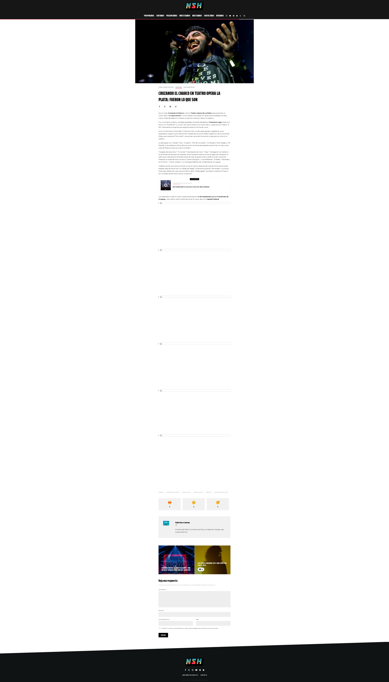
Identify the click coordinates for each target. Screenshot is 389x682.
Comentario (162, 589)
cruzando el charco (173, 492)
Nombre (161, 610)
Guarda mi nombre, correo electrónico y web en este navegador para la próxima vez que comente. (189, 628)
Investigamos (184, 15)
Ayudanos (220, 15)
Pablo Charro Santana (166, 87)
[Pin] (170, 106)
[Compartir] (159, 106)
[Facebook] (185, 670)
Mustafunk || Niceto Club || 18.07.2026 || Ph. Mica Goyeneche (191, 187)
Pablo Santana (198, 492)
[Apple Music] (237, 15)
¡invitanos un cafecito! (190, 675)
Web (197, 619)
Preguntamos (171, 15)
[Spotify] (233, 15)
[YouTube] (230, 15)
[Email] (175, 106)
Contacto (203, 675)
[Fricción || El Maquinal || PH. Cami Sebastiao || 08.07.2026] (213, 559)
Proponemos (149, 15)
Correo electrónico (164, 619)
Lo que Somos (187, 492)
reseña (209, 492)
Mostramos (197, 15)
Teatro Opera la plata (221, 492)
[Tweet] (165, 106)
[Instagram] (226, 15)
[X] (189, 670)
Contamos (160, 15)
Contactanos (209, 15)
